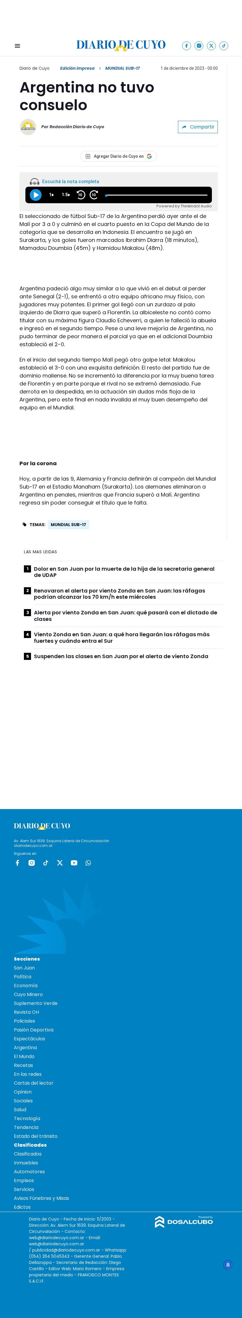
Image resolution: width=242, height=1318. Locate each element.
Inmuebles (26, 1162)
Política (22, 976)
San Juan (24, 967)
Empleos (24, 1180)
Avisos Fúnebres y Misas (41, 1198)
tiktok (45, 862)
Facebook (17, 862)
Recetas (23, 1065)
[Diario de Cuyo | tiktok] (224, 45)
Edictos (22, 1207)
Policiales (24, 1021)
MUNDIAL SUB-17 (68, 525)
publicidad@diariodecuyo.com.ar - (68, 1250)
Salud (20, 1109)
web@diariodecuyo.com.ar (56, 1238)
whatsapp (88, 862)
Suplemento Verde (36, 1003)
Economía (25, 985)
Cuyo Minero (28, 994)
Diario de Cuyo (34, 68)
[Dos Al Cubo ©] (184, 1226)
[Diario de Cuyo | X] (211, 45)
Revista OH (26, 1012)
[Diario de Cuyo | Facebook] (186, 45)
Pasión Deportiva (33, 1029)
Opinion (23, 1091)
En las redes (28, 1074)
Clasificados (28, 1154)
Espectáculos (29, 1038)
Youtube (74, 862)
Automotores (29, 1171)
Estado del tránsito (36, 1136)
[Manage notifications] (228, 1265)
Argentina (25, 1047)
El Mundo (24, 1056)
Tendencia (26, 1127)
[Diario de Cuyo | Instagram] (199, 45)
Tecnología (27, 1118)
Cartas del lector (33, 1083)
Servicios (24, 1189)
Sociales (23, 1100)
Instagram (31, 862)
